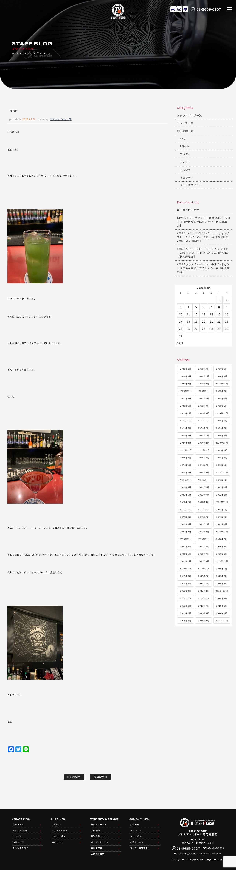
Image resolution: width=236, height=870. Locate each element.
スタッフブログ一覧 (61, 119)
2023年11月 (186, 450)
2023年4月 (203, 464)
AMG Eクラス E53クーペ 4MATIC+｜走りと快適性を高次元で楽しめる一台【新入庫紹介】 (203, 268)
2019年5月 (185, 583)
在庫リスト (173, 9)
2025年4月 (203, 405)
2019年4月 (203, 583)
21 (211, 321)
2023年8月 (185, 457)
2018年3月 (221, 613)
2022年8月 (185, 487)
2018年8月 (185, 605)
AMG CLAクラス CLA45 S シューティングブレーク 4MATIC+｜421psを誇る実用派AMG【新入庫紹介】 (203, 237)
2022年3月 (221, 494)
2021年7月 (203, 516)
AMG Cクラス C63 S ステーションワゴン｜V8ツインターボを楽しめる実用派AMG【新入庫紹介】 (202, 252)
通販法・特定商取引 (140, 848)
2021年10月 (204, 509)
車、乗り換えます (188, 210)
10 (180, 314)
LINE (185, 9)
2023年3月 (221, 464)
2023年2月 (185, 472)
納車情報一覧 (185, 131)
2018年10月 (204, 598)
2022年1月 (203, 502)
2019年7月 (203, 575)
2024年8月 (185, 427)
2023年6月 (221, 457)
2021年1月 (203, 531)
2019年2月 (185, 590)
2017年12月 (222, 620)
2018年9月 (221, 598)
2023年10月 (204, 450)
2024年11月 (186, 420)
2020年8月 (185, 546)
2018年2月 (185, 620)
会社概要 (134, 824)
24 (180, 328)
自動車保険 (96, 848)
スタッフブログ (30, 53)
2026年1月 (203, 383)
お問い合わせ (136, 842)
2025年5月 (185, 405)
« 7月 (180, 342)
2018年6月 (221, 605)
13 (203, 314)
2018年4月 (203, 613)
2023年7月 (203, 457)
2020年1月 (203, 561)
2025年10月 (204, 390)
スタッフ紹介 (58, 836)
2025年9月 (221, 390)
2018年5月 (185, 613)
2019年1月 (203, 590)
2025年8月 (185, 398)
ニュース (17, 836)
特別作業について (100, 836)
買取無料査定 (97, 853)
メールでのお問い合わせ (179, 9)
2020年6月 (221, 546)
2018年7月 (203, 605)
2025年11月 (186, 390)
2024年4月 (203, 435)
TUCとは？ (57, 842)
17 (180, 321)
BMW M (184, 146)
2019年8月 (185, 575)
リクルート (135, 830)
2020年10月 (204, 538)
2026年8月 (185, 368)
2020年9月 (221, 538)
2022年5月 (185, 494)
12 (196, 314)
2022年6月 (221, 487)
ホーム (15, 53)
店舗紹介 (56, 824)
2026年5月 (185, 376)
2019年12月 (222, 561)
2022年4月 (203, 494)
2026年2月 (185, 383)
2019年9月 (221, 568)
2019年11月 (186, 568)
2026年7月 (203, 368)
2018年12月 (222, 590)
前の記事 (75, 777)
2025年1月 (203, 413)
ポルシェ (185, 170)
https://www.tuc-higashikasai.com (200, 853)
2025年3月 (221, 405)
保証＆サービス (99, 824)
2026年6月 (221, 368)
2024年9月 (221, 420)
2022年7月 (203, 487)
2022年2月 (185, 502)
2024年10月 (204, 420)
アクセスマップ (59, 830)
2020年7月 (203, 546)
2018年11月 (186, 598)
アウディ (185, 154)
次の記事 (99, 777)
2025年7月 (203, 398)
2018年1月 (203, 620)
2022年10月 (204, 479)
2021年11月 (186, 509)
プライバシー (136, 836)
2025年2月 (185, 413)
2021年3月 (221, 524)
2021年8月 (185, 516)
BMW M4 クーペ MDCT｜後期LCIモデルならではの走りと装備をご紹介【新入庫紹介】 (203, 221)
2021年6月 (221, 516)
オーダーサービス (100, 842)
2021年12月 (222, 502)
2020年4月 (203, 553)
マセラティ (186, 177)
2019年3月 (221, 583)
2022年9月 (221, 479)
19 (196, 321)
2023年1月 (203, 472)
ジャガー (185, 162)
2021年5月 (185, 524)
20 (203, 321)
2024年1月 (203, 442)
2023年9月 (221, 450)
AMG (183, 138)
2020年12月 (222, 531)
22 (219, 321)
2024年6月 (221, 427)
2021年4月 (203, 524)
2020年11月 (186, 538)
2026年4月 (203, 376)
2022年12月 (222, 472)
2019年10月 (204, 568)
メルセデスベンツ (191, 185)
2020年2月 (185, 561)
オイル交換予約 (20, 830)
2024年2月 (185, 442)
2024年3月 (221, 435)
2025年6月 (221, 398)
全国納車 (95, 830)
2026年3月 (221, 376)
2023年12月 (222, 442)
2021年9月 (221, 509)
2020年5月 (185, 553)
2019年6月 (221, 575)
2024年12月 (222, 413)
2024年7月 (203, 427)
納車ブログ (18, 842)
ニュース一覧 (185, 123)
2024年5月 (185, 435)
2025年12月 (222, 383)
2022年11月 (186, 479)
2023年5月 (185, 464)
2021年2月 (185, 531)
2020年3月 (221, 553)
